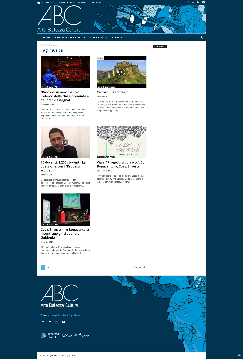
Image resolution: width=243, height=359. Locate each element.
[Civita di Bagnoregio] (121, 72)
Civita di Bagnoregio (106, 87)
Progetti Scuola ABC (68, 37)
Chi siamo (96, 2)
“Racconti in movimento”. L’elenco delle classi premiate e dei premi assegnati (65, 96)
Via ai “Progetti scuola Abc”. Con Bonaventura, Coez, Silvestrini (121, 164)
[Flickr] (193, 2)
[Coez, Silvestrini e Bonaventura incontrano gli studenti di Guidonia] (65, 209)
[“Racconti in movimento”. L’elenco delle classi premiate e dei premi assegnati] (65, 72)
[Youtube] (203, 2)
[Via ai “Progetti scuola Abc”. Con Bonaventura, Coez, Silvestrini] (121, 142)
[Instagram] (198, 2)
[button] (201, 37)
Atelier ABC (97, 37)
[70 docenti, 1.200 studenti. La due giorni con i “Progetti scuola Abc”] (65, 142)
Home (46, 37)
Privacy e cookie (69, 355)
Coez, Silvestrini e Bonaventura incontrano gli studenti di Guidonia (65, 233)
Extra (116, 37)
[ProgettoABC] (121, 19)
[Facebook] (188, 2)
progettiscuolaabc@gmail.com (66, 315)
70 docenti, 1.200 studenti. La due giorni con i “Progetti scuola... (63, 166)
